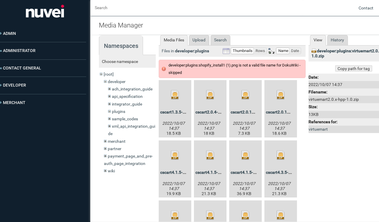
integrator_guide (127, 104)
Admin (9, 33)
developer (117, 81)
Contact (366, 8)
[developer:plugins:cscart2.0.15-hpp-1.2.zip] (245, 95)
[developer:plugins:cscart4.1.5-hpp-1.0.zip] (175, 155)
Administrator (19, 50)
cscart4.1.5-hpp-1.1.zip (217, 172)
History (337, 40)
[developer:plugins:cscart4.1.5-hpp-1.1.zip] (210, 155)
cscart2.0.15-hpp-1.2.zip (254, 112)
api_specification (127, 96)
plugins (118, 111)
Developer (14, 85)
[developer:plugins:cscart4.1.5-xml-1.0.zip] (245, 155)
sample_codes (125, 118)
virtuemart (318, 129)
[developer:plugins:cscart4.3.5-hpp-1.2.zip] (281, 155)
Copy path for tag (354, 68)
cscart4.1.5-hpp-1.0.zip (182, 172)
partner (114, 148)
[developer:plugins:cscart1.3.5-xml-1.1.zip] (175, 95)
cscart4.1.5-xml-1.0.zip (252, 172)
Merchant (14, 102)
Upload (198, 40)
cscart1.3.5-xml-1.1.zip (182, 112)
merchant (117, 141)
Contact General (22, 68)
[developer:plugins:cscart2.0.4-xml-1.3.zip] (210, 95)
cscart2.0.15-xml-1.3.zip (289, 112)
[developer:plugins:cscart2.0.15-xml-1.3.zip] (281, 95)
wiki (111, 170)
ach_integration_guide (132, 89)
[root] (109, 74)
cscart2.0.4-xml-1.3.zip (217, 112)
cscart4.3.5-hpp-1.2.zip (288, 172)
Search (220, 40)
